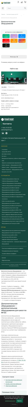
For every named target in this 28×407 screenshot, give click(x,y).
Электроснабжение (11, 386)
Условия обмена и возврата (9, 253)
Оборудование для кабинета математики (12, 205)
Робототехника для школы (8, 201)
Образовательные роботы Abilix (9, 235)
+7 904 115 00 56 (6, 128)
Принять (19, 400)
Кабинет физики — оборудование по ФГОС (12, 165)
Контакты (4, 156)
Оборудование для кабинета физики (10, 187)
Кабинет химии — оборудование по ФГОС (12, 167)
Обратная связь (6, 260)
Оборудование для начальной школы (11, 203)
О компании (4, 149)
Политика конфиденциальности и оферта (12, 248)
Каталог (4, 257)
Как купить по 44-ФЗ (6, 172)
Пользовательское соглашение (10, 251)
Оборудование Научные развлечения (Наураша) (14, 230)
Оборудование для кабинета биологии (11, 192)
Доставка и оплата (6, 154)
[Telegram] (6, 133)
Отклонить (14, 404)
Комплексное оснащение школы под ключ (12, 216)
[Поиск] (25, 8)
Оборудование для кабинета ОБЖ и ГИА (11, 210)
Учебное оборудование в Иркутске (10, 179)
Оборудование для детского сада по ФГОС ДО (13, 221)
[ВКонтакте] (2, 133)
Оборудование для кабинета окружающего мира (13, 194)
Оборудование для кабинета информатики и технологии (12, 198)
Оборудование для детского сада (10, 208)
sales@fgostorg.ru (7, 130)
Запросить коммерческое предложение (11, 163)
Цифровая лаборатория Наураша (10, 239)
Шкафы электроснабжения (13, 384)
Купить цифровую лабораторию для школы (12, 214)
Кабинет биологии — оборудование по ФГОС (12, 169)
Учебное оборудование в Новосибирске (11, 183)
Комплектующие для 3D (12, 14)
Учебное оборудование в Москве (10, 181)
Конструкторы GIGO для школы (9, 237)
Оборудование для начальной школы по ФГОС (13, 219)
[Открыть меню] (3, 8)
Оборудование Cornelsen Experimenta (11, 232)
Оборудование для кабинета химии (10, 190)
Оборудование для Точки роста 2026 (11, 223)
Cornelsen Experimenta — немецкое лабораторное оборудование (14, 243)
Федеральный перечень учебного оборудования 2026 (14, 159)
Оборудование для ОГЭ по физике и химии (12, 212)
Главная (3, 14)
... (21, 15)
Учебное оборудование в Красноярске (11, 185)
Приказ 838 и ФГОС (6, 151)
